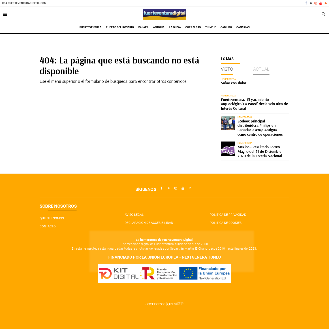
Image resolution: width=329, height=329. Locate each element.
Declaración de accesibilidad (149, 222)
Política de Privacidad (228, 214)
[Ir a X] (310, 3)
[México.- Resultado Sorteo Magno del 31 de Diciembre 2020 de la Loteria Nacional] (228, 149)
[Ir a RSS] (325, 3)
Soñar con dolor (233, 82)
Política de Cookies (225, 222)
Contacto (48, 226)
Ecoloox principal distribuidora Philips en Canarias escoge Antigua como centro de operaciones (260, 127)
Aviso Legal (134, 214)
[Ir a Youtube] (320, 3)
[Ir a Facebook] (306, 3)
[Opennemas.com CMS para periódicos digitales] (164, 303)
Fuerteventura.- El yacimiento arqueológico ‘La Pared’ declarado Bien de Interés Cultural (254, 104)
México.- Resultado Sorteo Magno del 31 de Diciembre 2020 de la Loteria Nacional (259, 151)
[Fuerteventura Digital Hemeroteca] (164, 14)
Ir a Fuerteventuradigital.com (24, 3)
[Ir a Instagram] (315, 3)
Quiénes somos (52, 218)
